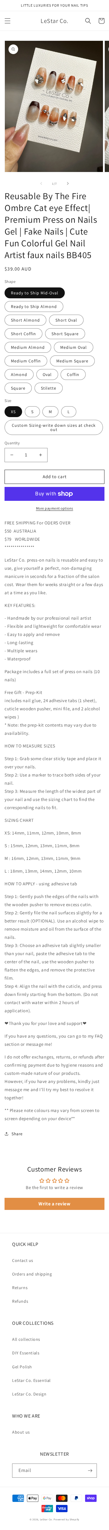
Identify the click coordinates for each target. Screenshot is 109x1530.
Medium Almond (28, 347)
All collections (26, 1339)
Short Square (65, 333)
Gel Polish (22, 1367)
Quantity (12, 443)
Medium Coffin (26, 361)
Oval (47, 374)
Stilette (48, 388)
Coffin (73, 374)
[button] (7, 21)
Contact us (22, 1260)
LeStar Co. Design (29, 1394)
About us (21, 1432)
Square (18, 388)
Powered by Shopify (66, 1519)
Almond (19, 374)
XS (13, 411)
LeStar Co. (46, 1519)
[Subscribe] (90, 1471)
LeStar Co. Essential (31, 1380)
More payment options (54, 508)
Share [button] (17, 1133)
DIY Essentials (25, 1353)
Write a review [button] (54, 1204)
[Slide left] (41, 183)
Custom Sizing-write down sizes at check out (54, 427)
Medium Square (72, 361)
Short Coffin (23, 333)
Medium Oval (73, 347)
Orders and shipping (32, 1274)
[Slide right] (67, 183)
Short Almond (25, 320)
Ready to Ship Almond (34, 306)
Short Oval (66, 320)
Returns (20, 1287)
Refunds (20, 1301)
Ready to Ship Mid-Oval (34, 293)
